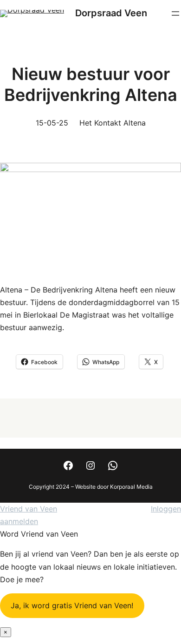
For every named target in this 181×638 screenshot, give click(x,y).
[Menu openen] (175, 13)
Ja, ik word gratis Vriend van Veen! (72, 605)
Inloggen (166, 508)
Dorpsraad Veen (111, 13)
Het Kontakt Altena (112, 122)
